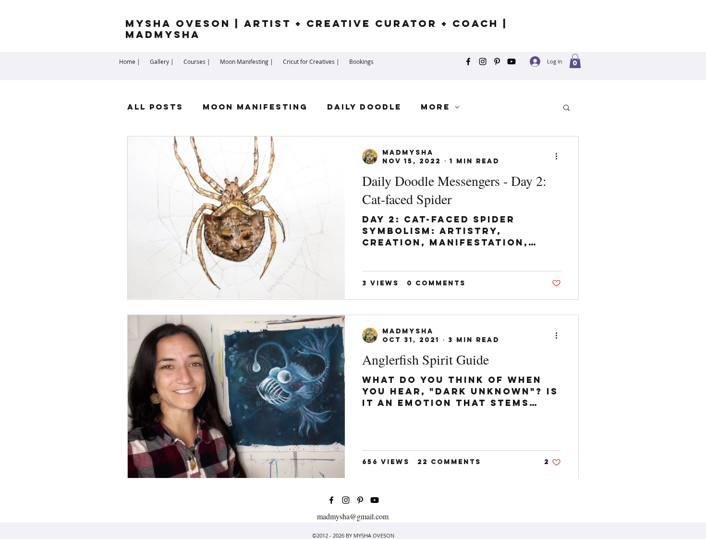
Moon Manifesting (255, 106)
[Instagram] (482, 61)
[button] (575, 61)
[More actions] (559, 156)
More (435, 106)
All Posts (155, 106)
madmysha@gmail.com (353, 516)
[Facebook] (468, 61)
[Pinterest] (497, 61)
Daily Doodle (364, 106)
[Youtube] (511, 61)
